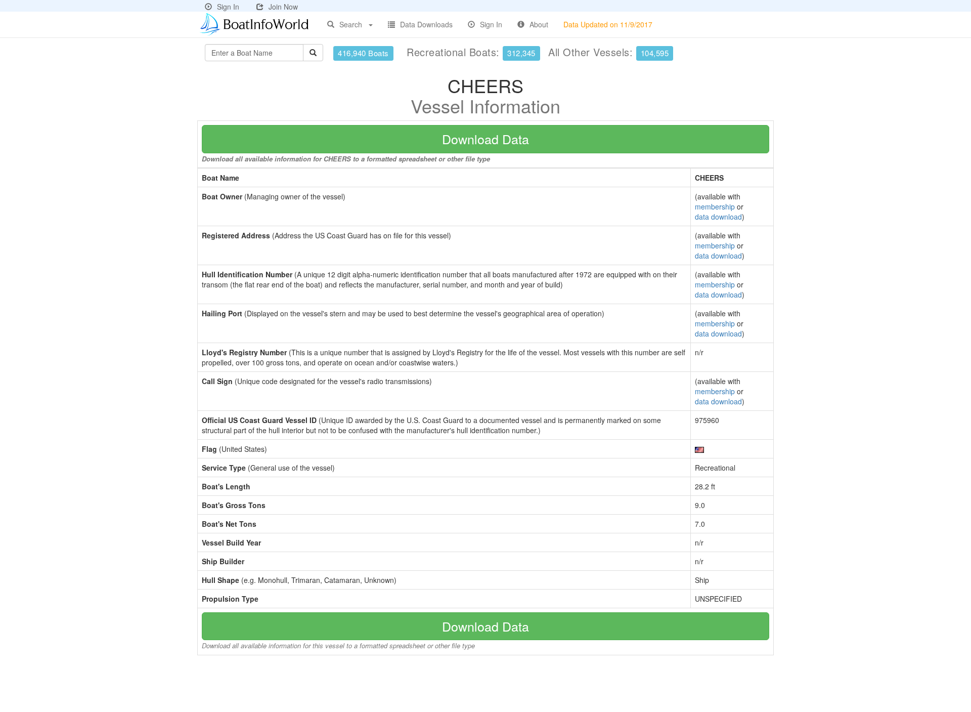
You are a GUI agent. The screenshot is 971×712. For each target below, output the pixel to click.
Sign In (228, 7)
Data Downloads (426, 24)
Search (350, 24)
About (538, 24)
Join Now (283, 7)
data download (718, 217)
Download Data (485, 139)
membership (715, 206)
